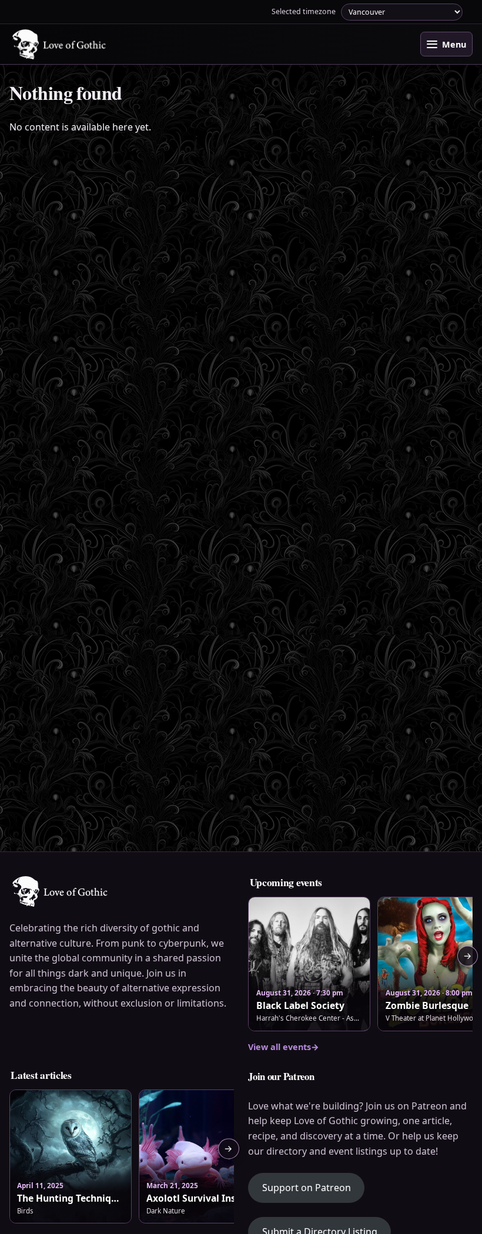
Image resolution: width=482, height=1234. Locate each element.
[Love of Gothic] (60, 44)
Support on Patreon (313, 1187)
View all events (283, 1046)
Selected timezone (304, 11)
